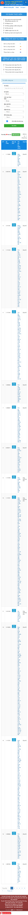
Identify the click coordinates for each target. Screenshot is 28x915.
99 (20, 52)
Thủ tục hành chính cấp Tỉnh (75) (13, 65)
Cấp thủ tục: (7, 109)
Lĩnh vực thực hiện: (7, 98)
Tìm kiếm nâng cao (7, 80)
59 (20, 49)
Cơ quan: (6, 92)
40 (20, 46)
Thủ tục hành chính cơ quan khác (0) (14, 72)
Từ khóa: (6, 85)
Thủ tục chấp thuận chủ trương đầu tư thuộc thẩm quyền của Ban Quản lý (19, 873)
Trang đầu (4, 888)
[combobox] (14, 94)
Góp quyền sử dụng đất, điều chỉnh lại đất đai (19, 159)
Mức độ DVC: (7, 104)
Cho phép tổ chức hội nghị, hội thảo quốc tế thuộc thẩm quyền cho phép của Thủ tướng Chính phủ (19, 460)
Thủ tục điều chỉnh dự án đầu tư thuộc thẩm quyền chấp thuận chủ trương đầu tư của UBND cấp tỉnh (19, 846)
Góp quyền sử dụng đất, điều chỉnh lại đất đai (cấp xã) (19, 485)
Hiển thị (24, 134)
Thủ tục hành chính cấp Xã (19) (12, 69)
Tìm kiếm (14, 125)
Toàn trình (14, 224)
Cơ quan (23, 7)
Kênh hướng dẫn (9, 7)
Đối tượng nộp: (8, 115)
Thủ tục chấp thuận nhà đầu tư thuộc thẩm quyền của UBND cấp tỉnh (19, 393)
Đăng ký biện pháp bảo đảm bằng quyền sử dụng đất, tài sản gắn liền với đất (19, 235)
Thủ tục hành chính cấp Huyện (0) (13, 67)
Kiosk (17, 7)
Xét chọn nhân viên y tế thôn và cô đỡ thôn (19, 616)
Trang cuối (9, 891)
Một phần (14, 153)
